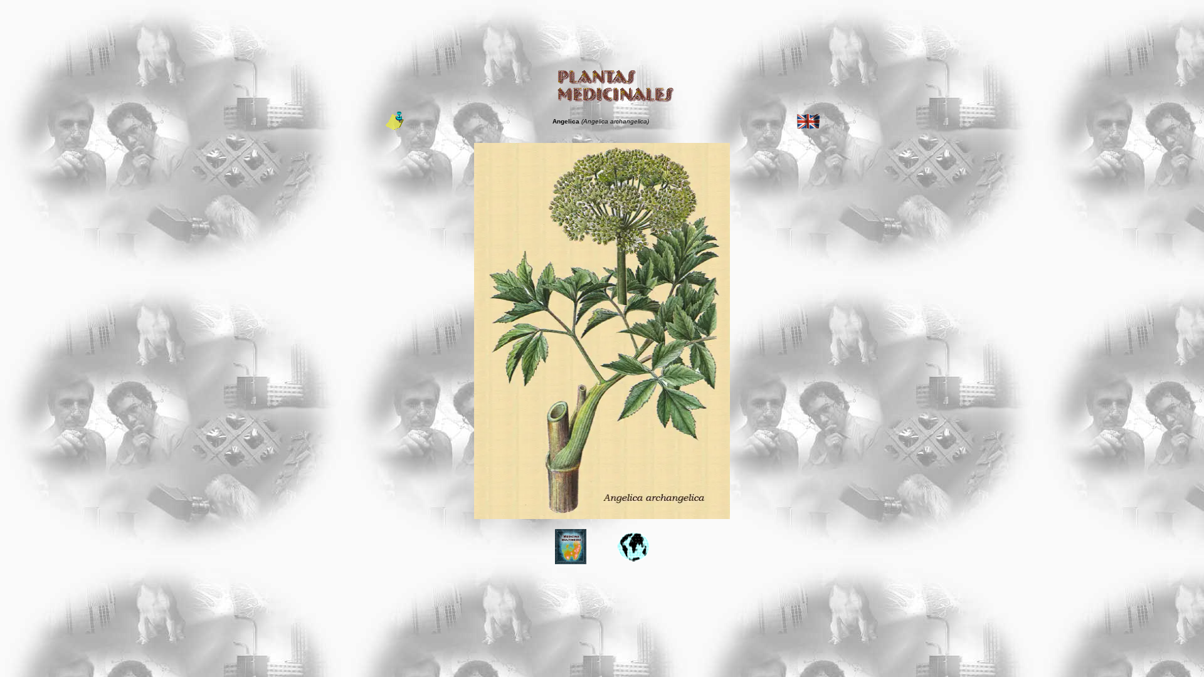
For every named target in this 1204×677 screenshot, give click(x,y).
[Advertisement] (602, 33)
